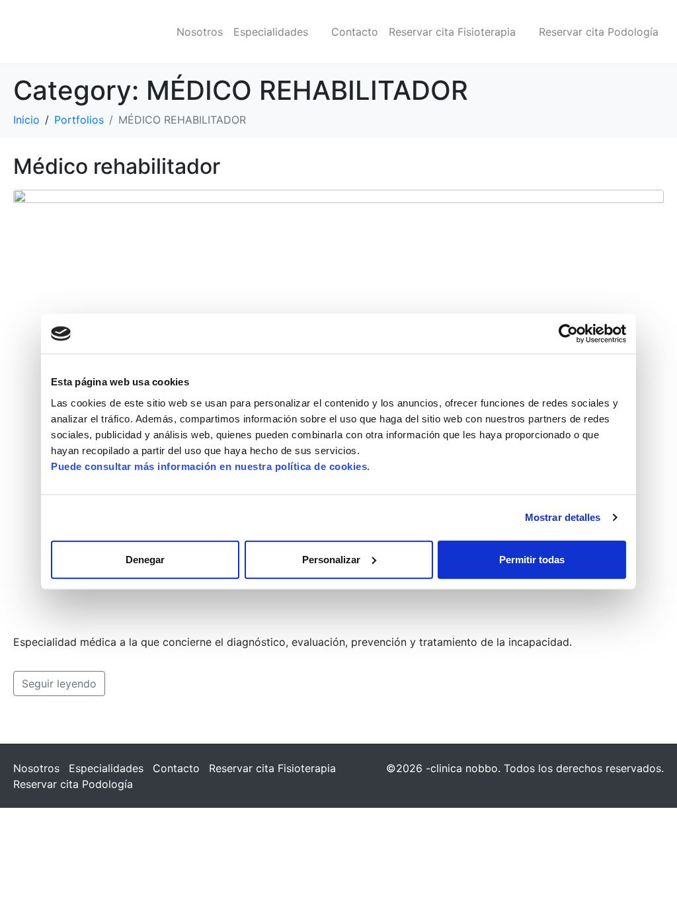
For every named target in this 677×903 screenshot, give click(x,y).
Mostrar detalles (563, 517)
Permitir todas (532, 559)
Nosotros (200, 31)
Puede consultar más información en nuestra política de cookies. (210, 465)
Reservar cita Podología (598, 31)
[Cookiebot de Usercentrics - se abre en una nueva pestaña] (568, 334)
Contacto (354, 31)
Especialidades (270, 31)
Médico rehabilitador (116, 166)
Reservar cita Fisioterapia (452, 31)
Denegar (145, 559)
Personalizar (331, 559)
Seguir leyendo (59, 683)
